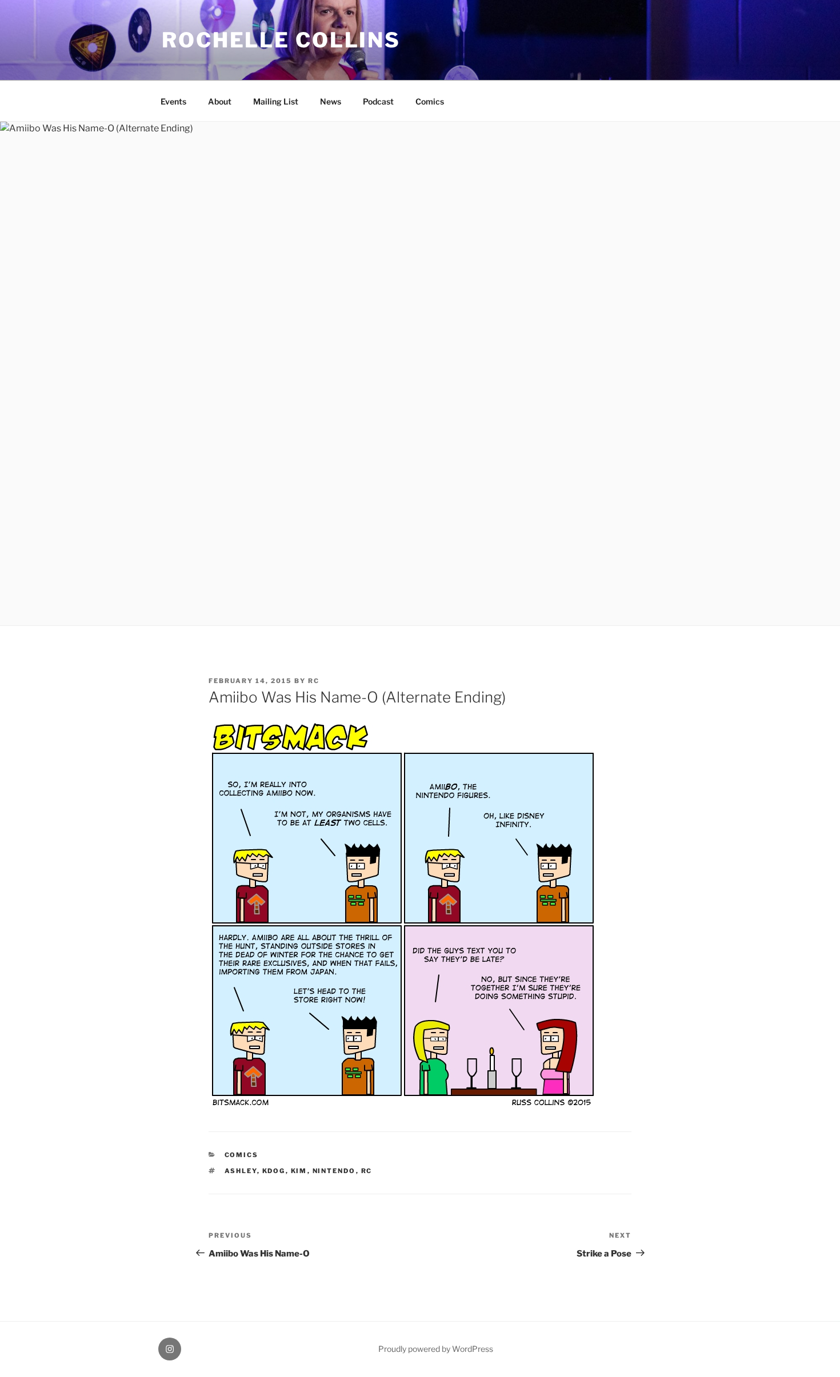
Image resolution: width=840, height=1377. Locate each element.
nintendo (334, 1171)
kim (299, 1171)
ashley (241, 1171)
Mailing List (275, 101)
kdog (274, 1171)
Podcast (378, 101)
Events (173, 101)
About (219, 101)
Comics (429, 101)
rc (313, 681)
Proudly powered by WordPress (435, 1349)
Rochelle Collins (281, 40)
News (330, 101)
